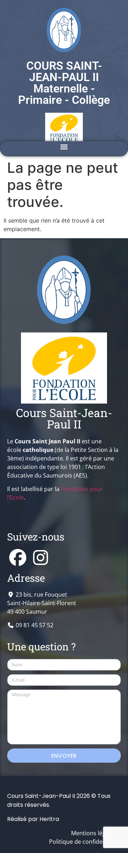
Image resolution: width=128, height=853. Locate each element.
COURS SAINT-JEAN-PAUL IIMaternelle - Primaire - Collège (64, 83)
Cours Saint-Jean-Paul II (64, 418)
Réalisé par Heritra (33, 819)
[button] (64, 147)
